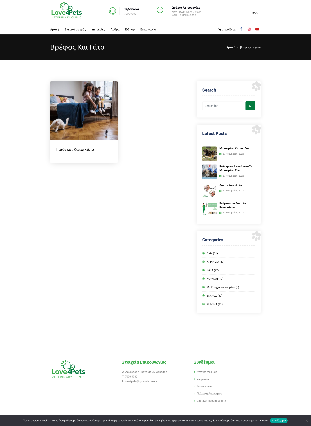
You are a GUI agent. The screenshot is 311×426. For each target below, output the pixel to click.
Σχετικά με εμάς (75, 29)
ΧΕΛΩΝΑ (212, 304)
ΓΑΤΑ (210, 270)
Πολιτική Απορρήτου (209, 393)
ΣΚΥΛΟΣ (212, 295)
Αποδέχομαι (279, 420)
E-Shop (130, 29)
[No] (306, 420)
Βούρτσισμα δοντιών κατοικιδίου (232, 205)
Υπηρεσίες (98, 29)
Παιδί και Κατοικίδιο (75, 149)
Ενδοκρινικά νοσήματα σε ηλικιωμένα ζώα (235, 168)
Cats (209, 253)
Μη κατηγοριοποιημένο (221, 287)
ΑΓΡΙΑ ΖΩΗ (213, 261)
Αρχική (54, 29)
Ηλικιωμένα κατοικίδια (234, 148)
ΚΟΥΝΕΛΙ (212, 278)
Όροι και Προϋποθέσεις (211, 400)
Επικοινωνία (148, 29)
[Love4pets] (66, 10)
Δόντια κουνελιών (230, 185)
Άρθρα (115, 29)
